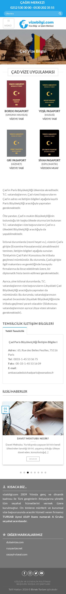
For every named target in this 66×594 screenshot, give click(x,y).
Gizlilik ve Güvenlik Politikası (32, 581)
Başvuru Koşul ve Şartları (33, 584)
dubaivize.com (15, 542)
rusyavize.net (14, 548)
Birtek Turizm (38, 589)
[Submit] (60, 13)
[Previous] (5, 434)
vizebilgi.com (10, 494)
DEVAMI (33, 459)
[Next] (61, 434)
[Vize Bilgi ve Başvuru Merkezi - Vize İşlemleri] (37, 23)
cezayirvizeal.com (16, 554)
